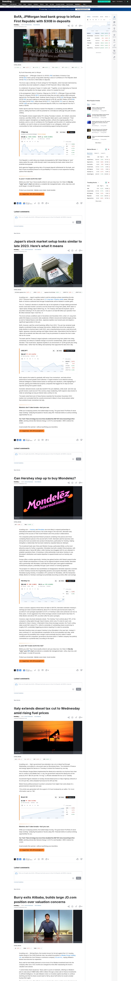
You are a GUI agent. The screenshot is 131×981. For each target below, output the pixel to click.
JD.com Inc (58, 957)
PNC (32, 101)
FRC (25, 79)
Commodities (29, 6)
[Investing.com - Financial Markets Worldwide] (8, 1)
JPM (50, 75)
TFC (60, 101)
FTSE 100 (89, 43)
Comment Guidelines (18, 226)
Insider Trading (87, 6)
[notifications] (125, 1)
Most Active (89, 153)
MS (25, 99)
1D (22, 141)
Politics (56, 6)
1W (24, 141)
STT (48, 101)
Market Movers (91, 149)
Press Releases (94, 6)
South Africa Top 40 (91, 47)
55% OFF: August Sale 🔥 (104, 1)
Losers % (103, 153)
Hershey (32, 529)
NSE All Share (90, 35)
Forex (24, 6)
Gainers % (96, 153)
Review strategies (42, 134)
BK (73, 99)
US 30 (88, 38)
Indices (88, 16)
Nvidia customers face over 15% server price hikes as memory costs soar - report (101, 122)
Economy (52, 6)
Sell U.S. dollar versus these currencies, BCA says (98, 108)
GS (62, 97)
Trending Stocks (92, 182)
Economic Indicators (44, 6)
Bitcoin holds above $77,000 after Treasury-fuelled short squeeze (99, 130)
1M (27, 141)
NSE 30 (88, 33)
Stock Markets (36, 6)
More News (98, 142)
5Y (35, 141)
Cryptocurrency (71, 6)
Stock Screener (69, 4)
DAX (88, 45)
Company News (79, 6)
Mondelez (41, 529)
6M (30, 141)
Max (38, 141)
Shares (106, 16)
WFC (37, 95)
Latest (4, 6)
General (65, 6)
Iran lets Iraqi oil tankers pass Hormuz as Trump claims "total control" (100, 115)
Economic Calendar (60, 4)
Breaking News (18, 6)
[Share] (69, 26)
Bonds (101, 16)
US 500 (88, 40)
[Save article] (72, 26)
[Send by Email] (43, 203)
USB (25, 103)
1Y (32, 141)
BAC (25, 77)
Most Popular (11, 6)
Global (61, 6)
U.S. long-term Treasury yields (53, 299)
